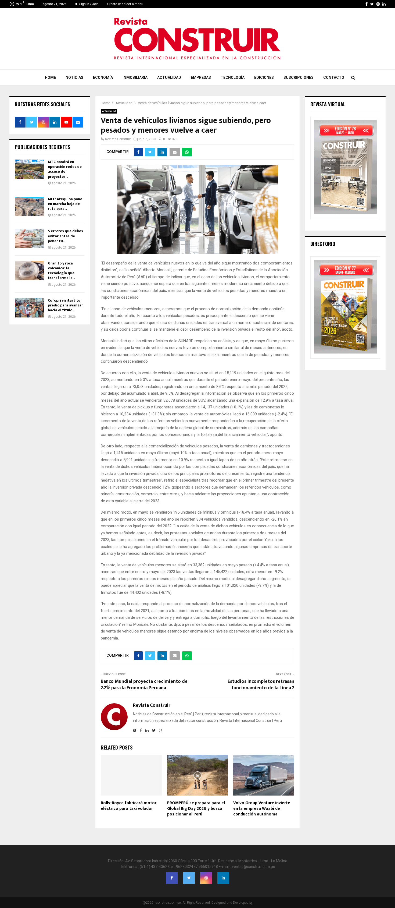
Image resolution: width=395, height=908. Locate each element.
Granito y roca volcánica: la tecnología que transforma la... (61, 270)
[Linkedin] (223, 878)
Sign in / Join (88, 4)
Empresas (201, 77)
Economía (103, 77)
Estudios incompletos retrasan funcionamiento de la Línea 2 (261, 684)
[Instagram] (206, 878)
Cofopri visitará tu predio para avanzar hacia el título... (65, 305)
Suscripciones (298, 77)
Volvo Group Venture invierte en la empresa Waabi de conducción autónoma (261, 808)
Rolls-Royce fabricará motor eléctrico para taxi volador (128, 805)
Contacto (333, 77)
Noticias (74, 77)
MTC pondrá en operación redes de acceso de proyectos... (65, 169)
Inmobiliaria (135, 77)
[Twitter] (189, 878)
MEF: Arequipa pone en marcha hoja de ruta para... (65, 204)
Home (50, 77)
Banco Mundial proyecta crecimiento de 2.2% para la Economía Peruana (144, 684)
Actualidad (169, 77)
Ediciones (264, 77)
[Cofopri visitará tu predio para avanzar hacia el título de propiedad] (29, 307)
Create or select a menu (125, 4)
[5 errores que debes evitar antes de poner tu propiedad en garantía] (29, 238)
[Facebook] (172, 878)
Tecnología (233, 77)
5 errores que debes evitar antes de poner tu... (65, 236)
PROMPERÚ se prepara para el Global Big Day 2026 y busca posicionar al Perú (196, 808)
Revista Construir (118, 139)
